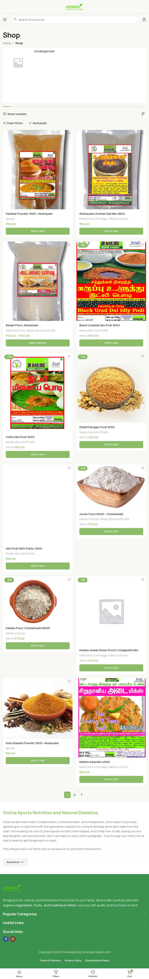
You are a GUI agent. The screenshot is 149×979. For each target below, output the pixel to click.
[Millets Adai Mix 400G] (111, 717)
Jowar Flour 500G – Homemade (101, 514)
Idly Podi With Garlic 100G (24, 548)
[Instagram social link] (13, 939)
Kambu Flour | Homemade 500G (28, 628)
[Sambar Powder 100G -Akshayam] (38, 169)
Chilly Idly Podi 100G (20, 437)
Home (7, 43)
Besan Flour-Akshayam (22, 325)
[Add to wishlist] (69, 133)
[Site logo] (74, 6)
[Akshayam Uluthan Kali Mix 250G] (111, 169)
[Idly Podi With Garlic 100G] (38, 504)
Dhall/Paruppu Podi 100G (97, 427)
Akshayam (39, 123)
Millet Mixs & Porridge (93, 219)
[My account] (144, 19)
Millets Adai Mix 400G (94, 762)
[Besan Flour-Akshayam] (38, 281)
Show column (17, 114)
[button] (38, 231)
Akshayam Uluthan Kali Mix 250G (102, 214)
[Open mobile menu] (5, 19)
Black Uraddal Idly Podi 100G (99, 325)
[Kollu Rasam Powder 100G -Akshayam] (38, 708)
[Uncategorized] (74, 62)
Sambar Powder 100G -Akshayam (29, 214)
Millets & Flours (118, 219)
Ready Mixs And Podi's (41, 330)
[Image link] (12, 888)
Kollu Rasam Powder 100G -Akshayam (32, 743)
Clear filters (14, 123)
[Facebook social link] (6, 939)
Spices (10, 219)
